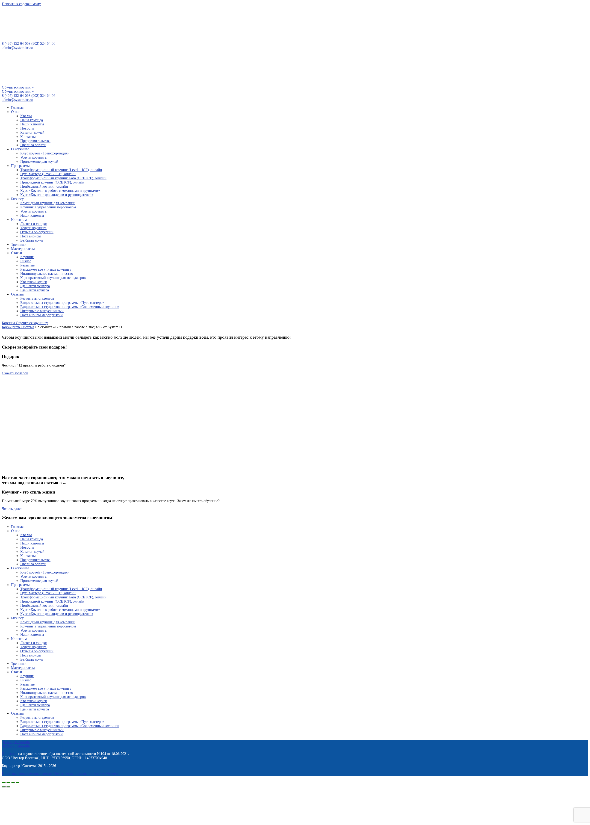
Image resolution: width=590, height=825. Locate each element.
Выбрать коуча (31, 240)
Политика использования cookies (79, 773)
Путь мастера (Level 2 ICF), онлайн (48, 174)
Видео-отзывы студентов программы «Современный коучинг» (69, 307)
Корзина (9, 323)
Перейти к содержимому (21, 4)
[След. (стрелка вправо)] (8, 786)
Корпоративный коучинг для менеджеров (53, 278)
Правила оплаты (33, 145)
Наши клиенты (32, 124)
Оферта (112, 773)
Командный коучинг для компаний (47, 203)
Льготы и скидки (33, 224)
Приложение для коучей (39, 161)
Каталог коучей (32, 132)
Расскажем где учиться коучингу (45, 269)
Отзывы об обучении (36, 232)
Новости (27, 128)
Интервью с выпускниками (42, 311)
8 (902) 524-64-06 (42, 43)
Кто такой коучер (33, 282)
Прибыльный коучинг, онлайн (44, 186)
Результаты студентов (37, 298)
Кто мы (26, 116)
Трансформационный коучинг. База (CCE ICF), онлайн (63, 178)
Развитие (27, 265)
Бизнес (25, 261)
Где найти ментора (35, 286)
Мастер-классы (23, 249)
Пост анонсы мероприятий (41, 315)
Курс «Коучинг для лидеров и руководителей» (56, 195)
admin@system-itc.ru (17, 48)
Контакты (28, 137)
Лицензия (9, 754)
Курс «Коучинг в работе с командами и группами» (60, 190)
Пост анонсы (30, 236)
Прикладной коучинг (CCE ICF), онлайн (52, 182)
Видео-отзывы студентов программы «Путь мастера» (62, 303)
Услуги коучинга (33, 157)
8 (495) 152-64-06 (15, 43)
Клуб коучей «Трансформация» (44, 153)
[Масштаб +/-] (4, 782)
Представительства (35, 141)
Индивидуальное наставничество (46, 273)
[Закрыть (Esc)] (17, 782)
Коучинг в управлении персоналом (48, 207)
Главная (17, 107)
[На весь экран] (8, 782)
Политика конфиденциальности (27, 773)
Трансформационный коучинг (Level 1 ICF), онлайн (61, 170)
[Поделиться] (13, 782)
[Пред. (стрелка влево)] (4, 786)
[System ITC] (36, 39)
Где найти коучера (34, 290)
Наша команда (31, 120)
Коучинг (27, 257)
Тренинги (19, 244)
